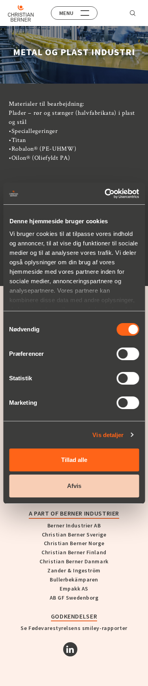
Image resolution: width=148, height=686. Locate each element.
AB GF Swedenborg (74, 597)
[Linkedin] (70, 649)
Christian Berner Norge (74, 543)
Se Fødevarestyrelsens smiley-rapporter (74, 628)
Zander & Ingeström (74, 570)
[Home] (21, 13)
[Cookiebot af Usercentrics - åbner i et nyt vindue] (105, 194)
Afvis (74, 485)
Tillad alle (74, 459)
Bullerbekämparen (74, 579)
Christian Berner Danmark (73, 561)
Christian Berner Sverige (74, 534)
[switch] (127, 354)
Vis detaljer (108, 435)
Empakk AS (74, 588)
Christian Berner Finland (73, 552)
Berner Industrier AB (74, 525)
